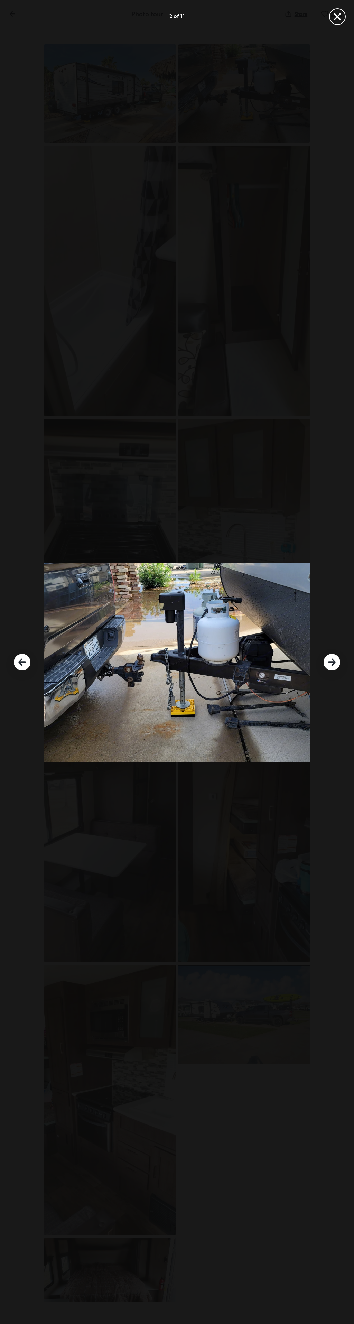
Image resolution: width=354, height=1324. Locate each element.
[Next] (332, 662)
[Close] (337, 16)
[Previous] (22, 662)
